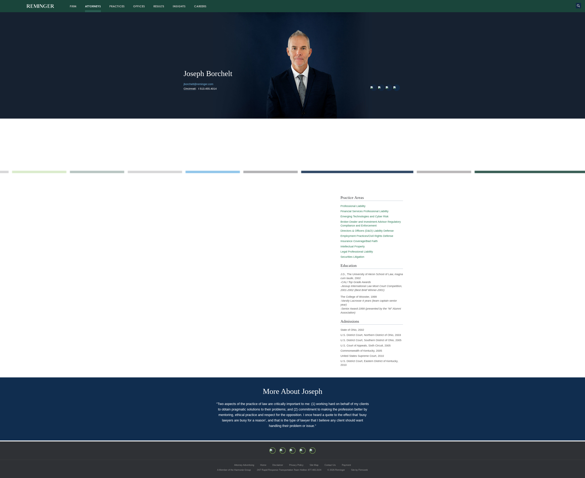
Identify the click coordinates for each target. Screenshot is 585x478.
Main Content (282, 3)
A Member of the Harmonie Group (234, 470)
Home (263, 465)
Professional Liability (352, 206)
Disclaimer (277, 465)
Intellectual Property (352, 246)
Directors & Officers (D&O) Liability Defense (367, 230)
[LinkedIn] (283, 451)
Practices (117, 6)
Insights (179, 6)
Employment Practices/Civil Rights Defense (366, 235)
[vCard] (373, 87)
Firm (73, 6)
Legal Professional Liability (356, 251)
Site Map (314, 465)
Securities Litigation (352, 256)
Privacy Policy (296, 465)
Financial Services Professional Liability (364, 211)
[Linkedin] (389, 87)
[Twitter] (292, 451)
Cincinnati (190, 88)
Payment (346, 465)
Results (158, 6)
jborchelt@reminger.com (198, 84)
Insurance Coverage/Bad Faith (359, 241)
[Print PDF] (381, 87)
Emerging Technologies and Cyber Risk (364, 216)
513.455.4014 (207, 88)
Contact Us (330, 465)
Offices (139, 6)
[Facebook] (303, 451)
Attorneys (93, 6)
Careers (200, 6)
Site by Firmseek (359, 470)
